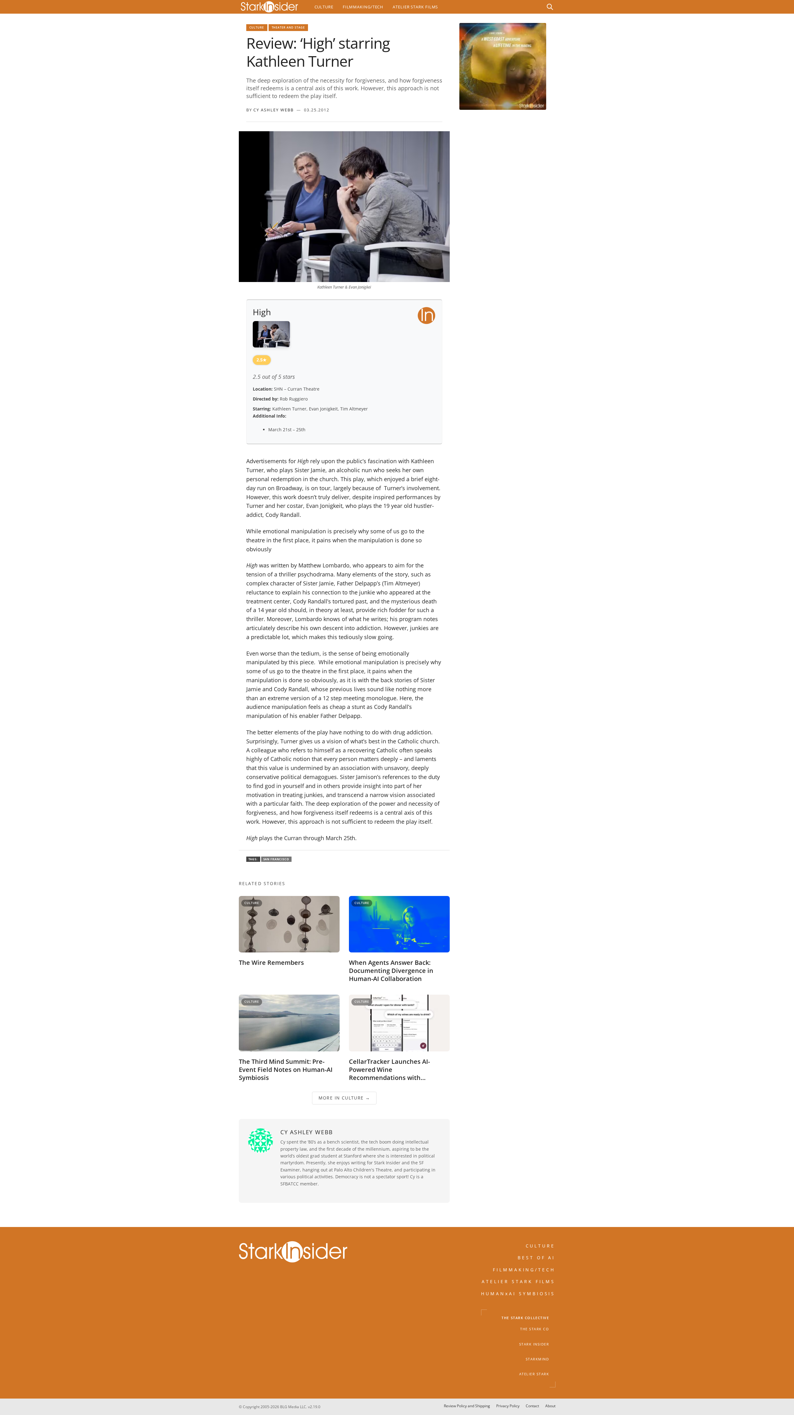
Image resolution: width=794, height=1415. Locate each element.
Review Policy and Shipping (467, 1405)
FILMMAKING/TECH (524, 1270)
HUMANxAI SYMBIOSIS (518, 1293)
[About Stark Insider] (502, 66)
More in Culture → (344, 1098)
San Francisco (276, 859)
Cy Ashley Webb (273, 110)
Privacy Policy (508, 1405)
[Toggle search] (549, 6)
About (550, 1405)
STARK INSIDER (534, 1344)
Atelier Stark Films (415, 7)
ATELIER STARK (534, 1374)
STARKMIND (537, 1359)
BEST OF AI (536, 1258)
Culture (323, 7)
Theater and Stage (288, 27)
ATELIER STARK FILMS (518, 1281)
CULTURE (540, 1246)
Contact (532, 1405)
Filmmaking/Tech (363, 7)
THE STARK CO (534, 1329)
